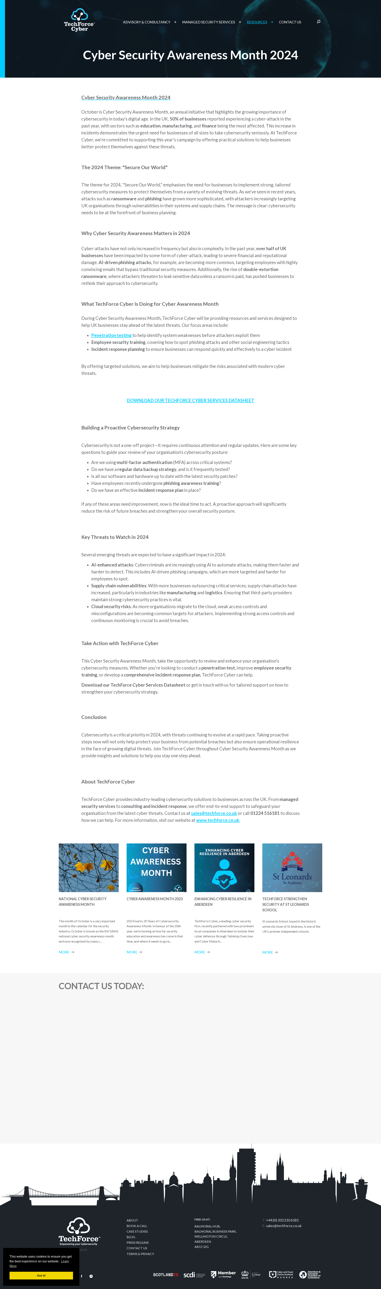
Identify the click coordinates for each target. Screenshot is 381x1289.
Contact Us (137, 1248)
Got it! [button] (41, 1275)
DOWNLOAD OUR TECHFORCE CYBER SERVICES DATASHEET (190, 400)
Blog (131, 1237)
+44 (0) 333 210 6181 (282, 1220)
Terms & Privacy (140, 1254)
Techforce (79, 18)
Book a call (137, 1226)
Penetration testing (111, 335)
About (132, 1220)
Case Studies (137, 1231)
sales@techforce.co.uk (284, 1225)
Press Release (138, 1242)
